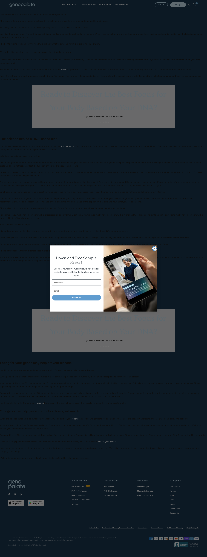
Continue (76, 298)
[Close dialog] (154, 248)
